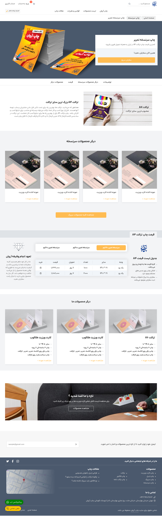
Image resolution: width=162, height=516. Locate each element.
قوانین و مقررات (73, 11)
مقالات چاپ (59, 11)
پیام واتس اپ (16, 502)
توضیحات (107, 82)
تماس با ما (21, 510)
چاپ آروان (103, 11)
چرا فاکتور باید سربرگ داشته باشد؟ (84, 481)
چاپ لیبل (150, 476)
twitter (7, 461)
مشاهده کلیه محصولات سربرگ (81, 215)
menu (40, 267)
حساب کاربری (10, 4)
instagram (17, 461)
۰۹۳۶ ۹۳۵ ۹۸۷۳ (13, 11)
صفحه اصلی (32, 510)
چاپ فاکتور (121, 476)
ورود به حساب (23, 4)
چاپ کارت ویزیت (147, 473)
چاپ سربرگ (149, 479)
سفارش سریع (126, 60)
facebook (12, 461)
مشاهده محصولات (81, 408)
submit (76, 444)
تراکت (123, 473)
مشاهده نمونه (149, 199)
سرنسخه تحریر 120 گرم (111, 247)
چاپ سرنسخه (149, 483)
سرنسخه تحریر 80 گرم (51, 247)
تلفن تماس (14, 508)
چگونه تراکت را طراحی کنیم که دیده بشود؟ (81, 477)
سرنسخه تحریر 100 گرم (81, 247)
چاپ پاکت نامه (119, 479)
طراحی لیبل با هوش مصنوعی (86, 473)
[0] (34, 4)
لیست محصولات (89, 11)
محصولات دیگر (57, 82)
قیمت (70, 82)
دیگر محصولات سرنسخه (88, 82)
